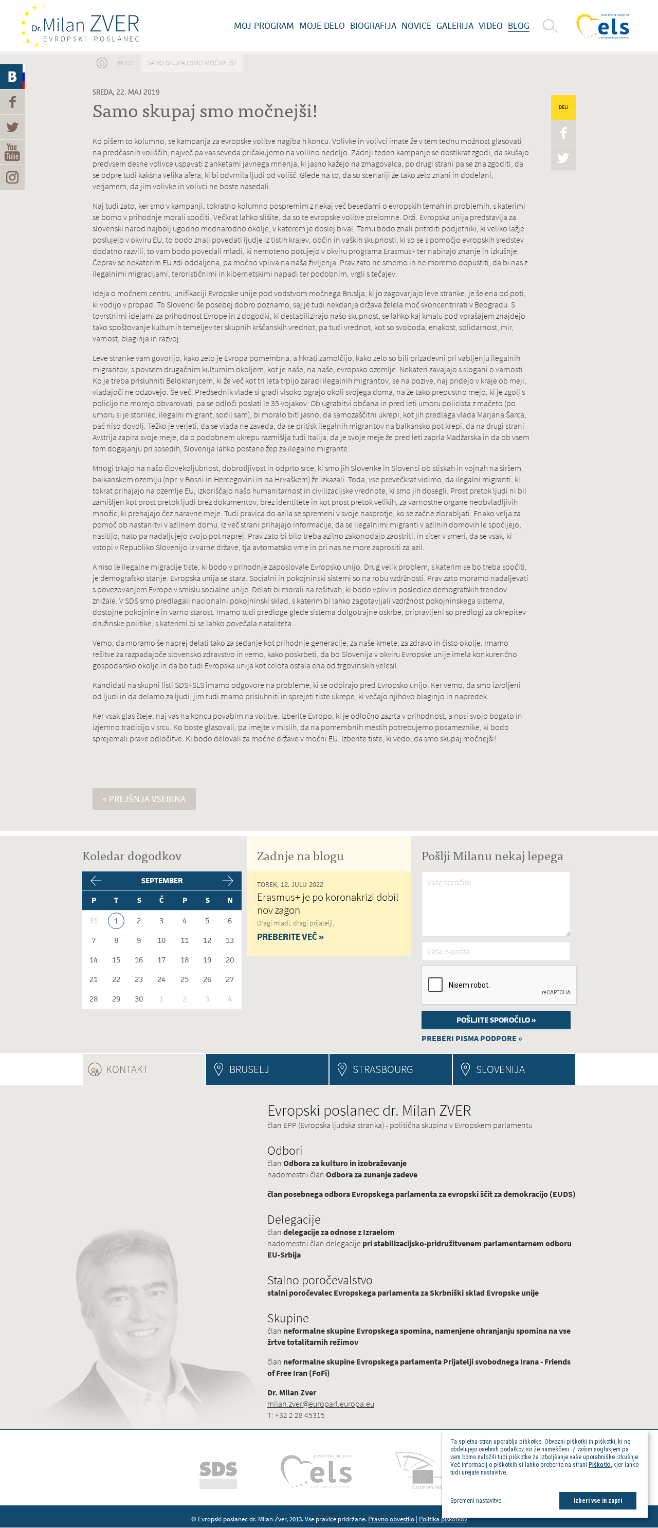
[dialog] (545, 1474)
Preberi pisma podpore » (472, 1038)
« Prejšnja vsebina (144, 799)
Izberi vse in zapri (598, 1500)
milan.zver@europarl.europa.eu (320, 1403)
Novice (416, 25)
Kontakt (155, 1069)
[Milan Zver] (80, 25)
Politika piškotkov (443, 1519)
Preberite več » (290, 936)
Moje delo (322, 25)
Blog (518, 25)
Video (491, 25)
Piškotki (600, 1464)
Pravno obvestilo (391, 1519)
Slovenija (500, 1069)
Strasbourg (383, 1069)
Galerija (454, 25)
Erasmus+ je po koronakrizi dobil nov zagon (327, 903)
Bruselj (249, 1069)
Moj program (264, 25)
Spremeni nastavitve (475, 1501)
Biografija (373, 25)
